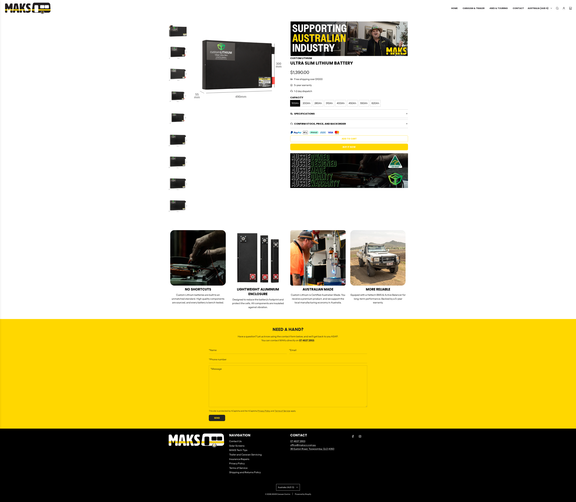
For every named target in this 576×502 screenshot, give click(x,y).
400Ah (341, 103)
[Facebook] (353, 436)
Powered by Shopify (303, 494)
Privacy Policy (264, 411)
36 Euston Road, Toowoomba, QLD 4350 (312, 448)
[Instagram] (360, 436)
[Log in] (564, 8)
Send (217, 417)
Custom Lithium (301, 58)
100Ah (295, 103)
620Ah (375, 103)
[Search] (557, 8)
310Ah (329, 103)
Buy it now (349, 146)
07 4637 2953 (297, 441)
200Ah (306, 103)
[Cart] (570, 8)
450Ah (352, 103)
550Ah (364, 103)
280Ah (318, 103)
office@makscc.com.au (303, 445)
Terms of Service (282, 411)
